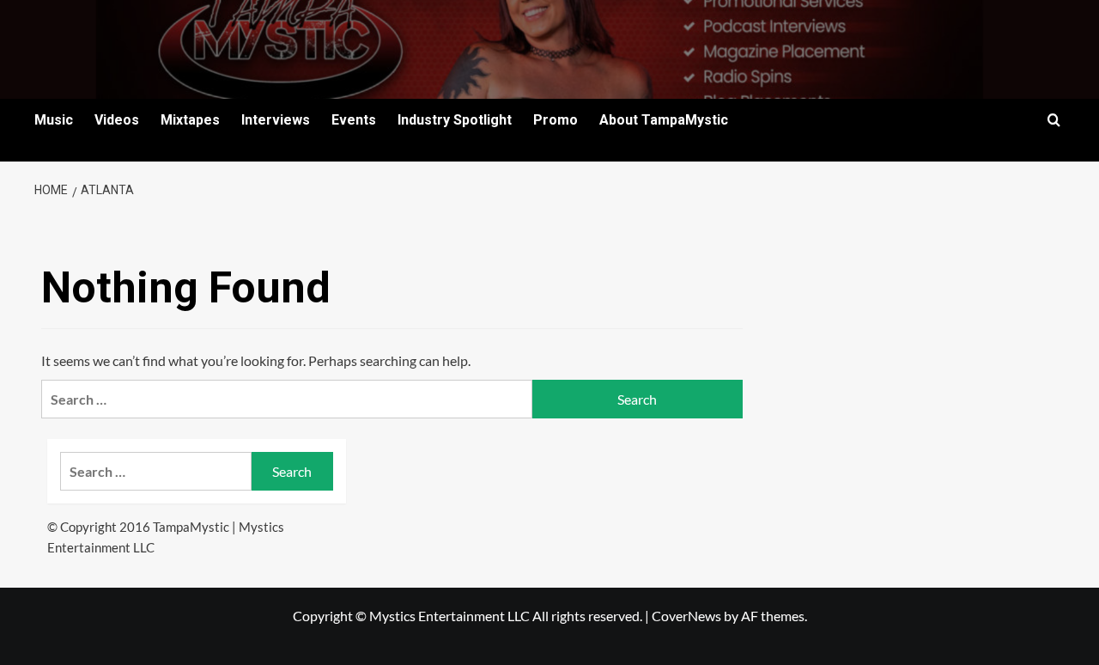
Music (53, 120)
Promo (555, 120)
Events (353, 120)
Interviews (275, 120)
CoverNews (686, 615)
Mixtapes (190, 120)
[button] (1054, 120)
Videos (116, 120)
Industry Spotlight (455, 120)
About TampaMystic (663, 120)
